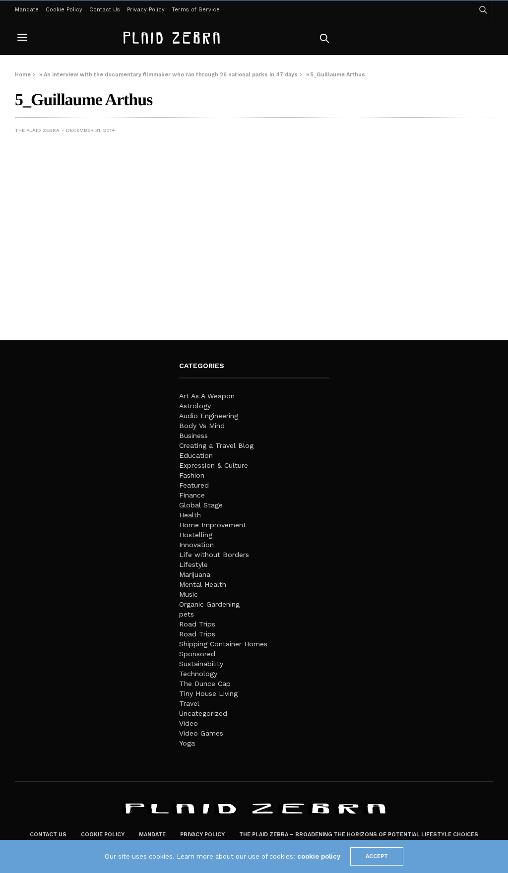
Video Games (201, 733)
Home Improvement (212, 524)
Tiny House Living (208, 693)
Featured (194, 485)
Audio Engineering (208, 415)
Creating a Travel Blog (216, 445)
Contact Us (104, 9)
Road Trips (197, 624)
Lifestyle (193, 564)
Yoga (187, 743)
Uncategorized (203, 713)
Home (23, 74)
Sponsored (197, 653)
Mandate (27, 9)
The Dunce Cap (205, 683)
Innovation (196, 544)
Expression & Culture (213, 465)
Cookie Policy (64, 9)
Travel (189, 703)
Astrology (195, 405)
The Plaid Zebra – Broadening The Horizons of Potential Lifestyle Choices (358, 834)
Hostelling (195, 534)
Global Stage (201, 504)
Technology (198, 673)
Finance (192, 495)
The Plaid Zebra (37, 130)
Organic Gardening (209, 604)
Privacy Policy (146, 9)
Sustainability (201, 663)
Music (188, 594)
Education (196, 455)
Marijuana (194, 574)
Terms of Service (196, 9)
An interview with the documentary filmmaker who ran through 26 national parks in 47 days (171, 74)
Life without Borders (214, 554)
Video (188, 723)
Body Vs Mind (202, 425)
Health (190, 514)
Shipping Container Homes (223, 643)
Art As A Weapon (207, 395)
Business (193, 435)
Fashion (191, 475)
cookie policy (318, 856)
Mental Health (202, 584)
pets (186, 614)
